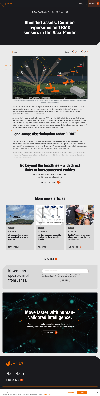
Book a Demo (92, 3)
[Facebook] (72, 51)
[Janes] (9, 3)
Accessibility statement (32, 389)
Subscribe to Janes (48, 182)
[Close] (97, 392)
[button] (85, 3)
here (74, 276)
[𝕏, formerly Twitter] (76, 51)
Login (80, 3)
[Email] (86, 51)
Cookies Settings (71, 392)
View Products (48, 332)
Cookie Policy (46, 394)
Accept (82, 392)
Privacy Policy (10, 389)
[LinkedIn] (81, 51)
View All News (48, 259)
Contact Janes (13, 380)
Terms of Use (19, 389)
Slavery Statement (45, 389)
